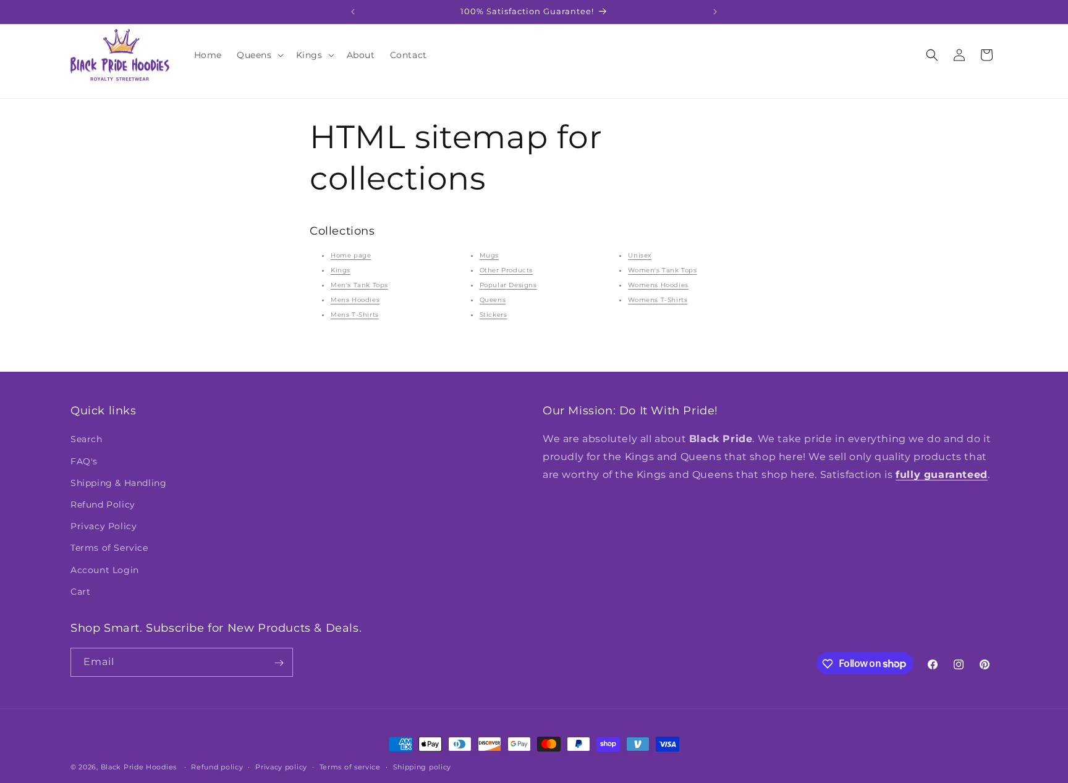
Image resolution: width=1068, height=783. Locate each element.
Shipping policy (422, 766)
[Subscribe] (278, 662)
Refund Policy (102, 504)
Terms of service (350, 766)
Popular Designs (508, 285)
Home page (351, 255)
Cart (80, 591)
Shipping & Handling (118, 482)
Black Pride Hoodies (139, 767)
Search (86, 439)
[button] (259, 55)
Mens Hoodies (355, 300)
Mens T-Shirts (355, 315)
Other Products (506, 270)
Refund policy (217, 766)
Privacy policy (281, 766)
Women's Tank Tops (662, 270)
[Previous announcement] (353, 11)
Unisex (639, 255)
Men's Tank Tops (359, 285)
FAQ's (84, 461)
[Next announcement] (715, 11)
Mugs (489, 255)
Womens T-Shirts (657, 300)
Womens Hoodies (658, 285)
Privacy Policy (103, 526)
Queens (493, 300)
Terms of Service (109, 548)
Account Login (104, 570)
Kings (340, 270)
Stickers (493, 315)
